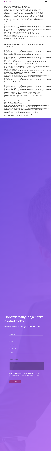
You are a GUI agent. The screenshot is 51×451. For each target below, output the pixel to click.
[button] (46, 1)
